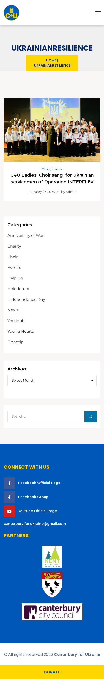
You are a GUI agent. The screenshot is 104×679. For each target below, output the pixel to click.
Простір (15, 342)
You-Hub (16, 320)
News (12, 310)
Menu (98, 13)
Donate (52, 672)
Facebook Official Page (39, 483)
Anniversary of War (25, 235)
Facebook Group (33, 497)
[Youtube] (9, 511)
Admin (71, 192)
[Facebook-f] (9, 483)
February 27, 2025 (41, 192)
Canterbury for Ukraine (77, 654)
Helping (15, 278)
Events (57, 169)
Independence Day (26, 299)
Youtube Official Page (37, 511)
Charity (14, 246)
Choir (46, 169)
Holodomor (18, 289)
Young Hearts (20, 331)
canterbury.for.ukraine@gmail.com (35, 523)
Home (51, 60)
